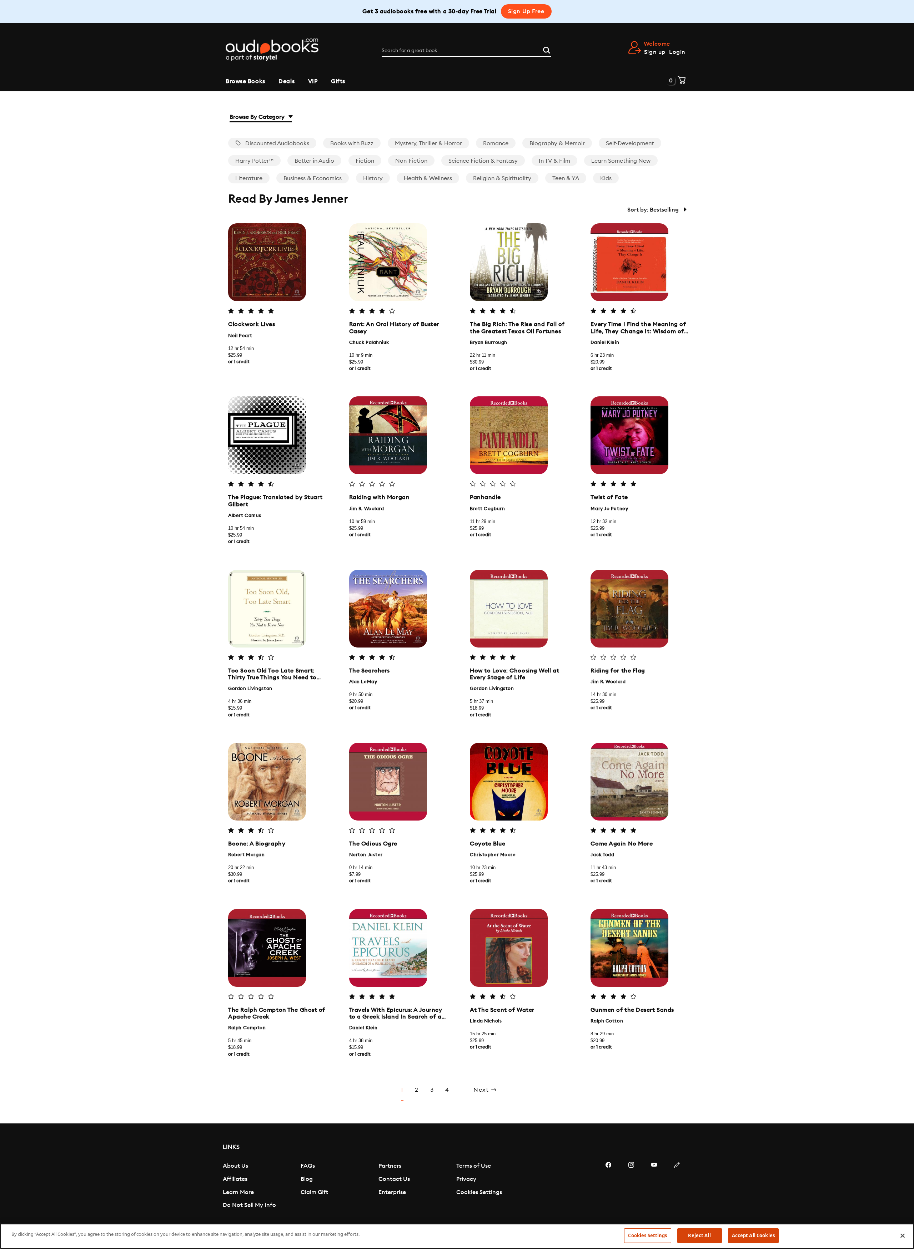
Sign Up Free (526, 11)
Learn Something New (621, 161)
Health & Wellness (428, 178)
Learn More (238, 1192)
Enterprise (392, 1192)
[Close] (902, 1235)
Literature (248, 178)
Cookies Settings (479, 1192)
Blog (307, 1179)
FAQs (308, 1166)
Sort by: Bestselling (653, 210)
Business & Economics (312, 178)
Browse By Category (258, 117)
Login (677, 52)
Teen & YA (565, 178)
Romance (495, 143)
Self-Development (630, 143)
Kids (606, 178)
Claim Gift (314, 1192)
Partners (389, 1166)
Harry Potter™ (254, 161)
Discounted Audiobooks (276, 143)
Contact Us (394, 1179)
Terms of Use (473, 1166)
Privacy (466, 1179)
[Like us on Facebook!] (608, 1186)
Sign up (655, 52)
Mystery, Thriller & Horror (428, 143)
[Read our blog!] (677, 1186)
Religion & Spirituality (502, 178)
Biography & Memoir (557, 143)
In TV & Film (554, 161)
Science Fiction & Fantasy (483, 161)
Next (482, 1090)
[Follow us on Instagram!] (631, 1186)
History (373, 178)
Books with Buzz (351, 143)
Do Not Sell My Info (249, 1205)
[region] (457, 1236)
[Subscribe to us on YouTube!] (654, 1186)
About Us (235, 1166)
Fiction (365, 161)
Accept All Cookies (753, 1235)
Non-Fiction (411, 161)
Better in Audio (314, 161)
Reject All (699, 1235)
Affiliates (235, 1179)
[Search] (546, 49)
